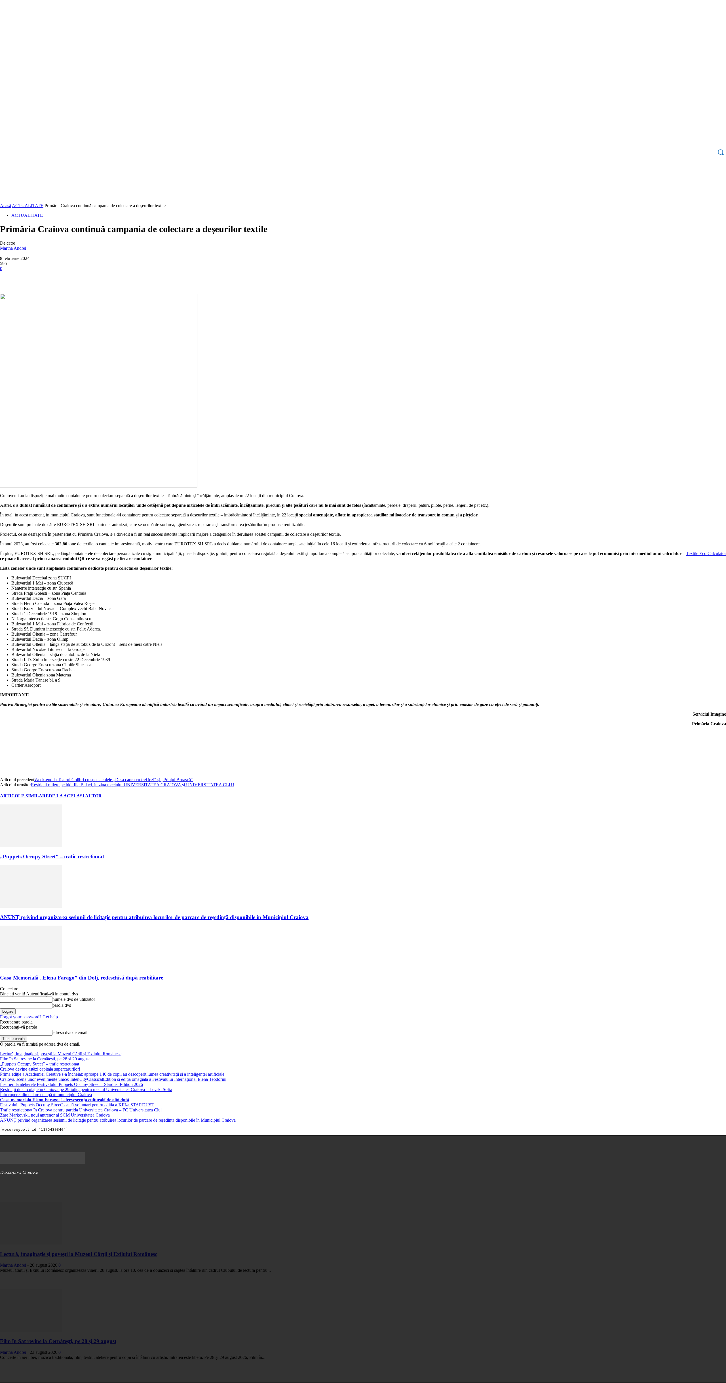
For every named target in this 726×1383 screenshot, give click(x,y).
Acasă (5, 205)
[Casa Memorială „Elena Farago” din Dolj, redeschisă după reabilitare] (31, 966)
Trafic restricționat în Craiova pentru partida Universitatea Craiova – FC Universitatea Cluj (81, 1109)
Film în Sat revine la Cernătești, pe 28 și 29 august (45, 1058)
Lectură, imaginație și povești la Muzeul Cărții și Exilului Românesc (60, 1053)
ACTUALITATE (27, 205)
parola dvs (61, 1005)
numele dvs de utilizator (73, 999)
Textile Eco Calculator (706, 553)
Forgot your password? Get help (29, 1016)
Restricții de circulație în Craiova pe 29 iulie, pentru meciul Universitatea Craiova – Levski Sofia (86, 1089)
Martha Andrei (13, 248)
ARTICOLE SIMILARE (24, 795)
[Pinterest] (50, 277)
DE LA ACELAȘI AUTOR (75, 795)
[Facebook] (9, 277)
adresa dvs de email (69, 1032)
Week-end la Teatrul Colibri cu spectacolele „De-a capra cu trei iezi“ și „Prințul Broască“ (113, 779)
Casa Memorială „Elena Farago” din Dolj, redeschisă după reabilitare (81, 978)
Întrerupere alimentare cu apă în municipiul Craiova (46, 1094)
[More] (91, 277)
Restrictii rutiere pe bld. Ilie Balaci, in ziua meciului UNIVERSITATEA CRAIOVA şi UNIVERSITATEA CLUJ (132, 784)
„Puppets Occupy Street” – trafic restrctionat (52, 856)
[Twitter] (29, 277)
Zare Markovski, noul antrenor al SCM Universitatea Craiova (55, 1115)
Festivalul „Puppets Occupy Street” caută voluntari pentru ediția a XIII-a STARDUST (77, 1104)
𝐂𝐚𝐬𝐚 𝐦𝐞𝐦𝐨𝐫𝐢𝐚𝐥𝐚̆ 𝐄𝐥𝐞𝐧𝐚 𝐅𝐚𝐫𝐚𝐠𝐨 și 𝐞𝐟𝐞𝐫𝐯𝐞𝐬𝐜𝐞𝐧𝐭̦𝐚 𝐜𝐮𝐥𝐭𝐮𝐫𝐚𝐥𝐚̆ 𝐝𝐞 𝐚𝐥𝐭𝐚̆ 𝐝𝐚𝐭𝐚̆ (64, 1099)
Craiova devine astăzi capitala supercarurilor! (40, 1069)
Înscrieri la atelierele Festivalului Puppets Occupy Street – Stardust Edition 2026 (71, 1084)
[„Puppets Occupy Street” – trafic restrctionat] (31, 845)
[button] (720, 152)
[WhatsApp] (70, 277)
